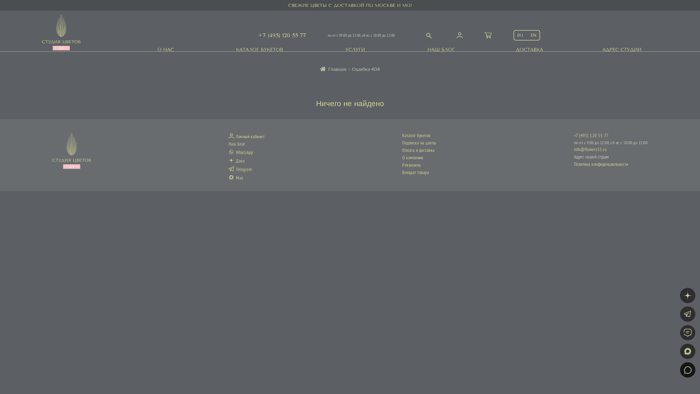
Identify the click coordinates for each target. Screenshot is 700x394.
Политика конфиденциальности (601, 164)
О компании (412, 158)
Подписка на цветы (419, 143)
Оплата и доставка (418, 150)
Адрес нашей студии (591, 157)
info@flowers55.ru (590, 149)
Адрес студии (621, 50)
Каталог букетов (259, 50)
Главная (337, 69)
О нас (166, 50)
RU (520, 35)
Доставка (529, 50)
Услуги (355, 50)
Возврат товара (415, 172)
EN (533, 35)
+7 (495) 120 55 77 (282, 35)
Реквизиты (411, 165)
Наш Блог (441, 50)
